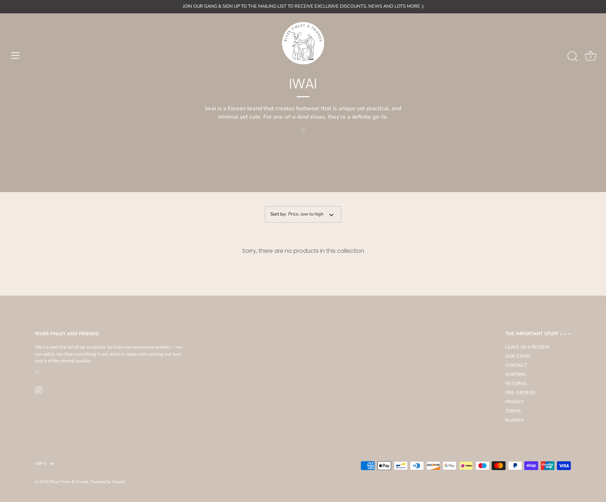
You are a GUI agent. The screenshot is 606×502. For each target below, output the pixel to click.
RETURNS (516, 384)
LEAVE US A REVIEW (527, 347)
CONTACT (516, 365)
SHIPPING (515, 374)
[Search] (572, 56)
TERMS (513, 411)
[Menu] (15, 55)
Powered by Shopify (108, 481)
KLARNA (514, 420)
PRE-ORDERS (520, 393)
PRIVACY (514, 402)
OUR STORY (518, 356)
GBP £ (40, 463)
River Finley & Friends (69, 481)
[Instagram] (38, 390)
